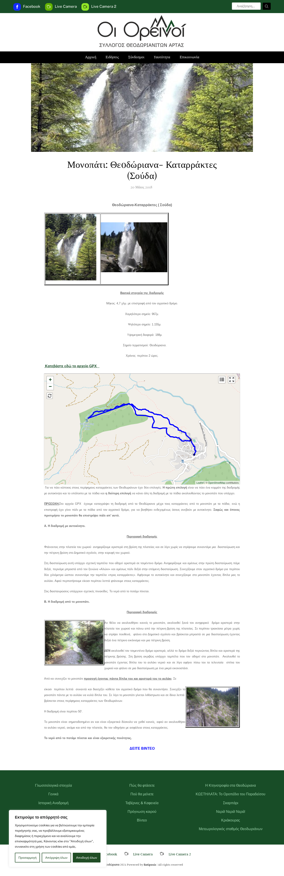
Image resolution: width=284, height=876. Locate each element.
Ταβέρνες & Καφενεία (141, 803)
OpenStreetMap (216, 482)
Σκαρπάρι (230, 803)
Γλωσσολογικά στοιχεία (53, 785)
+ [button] (50, 379)
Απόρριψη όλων (56, 857)
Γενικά (53, 794)
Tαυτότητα (162, 57)
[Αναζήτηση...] (267, 6)
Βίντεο (142, 820)
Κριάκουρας (230, 820)
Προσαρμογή (27, 857)
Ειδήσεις (112, 57)
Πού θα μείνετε (142, 794)
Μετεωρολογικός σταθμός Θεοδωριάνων (230, 829)
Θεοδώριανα (111, 864)
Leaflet (200, 482)
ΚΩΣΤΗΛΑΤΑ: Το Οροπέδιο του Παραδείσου (230, 794)
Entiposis (150, 864)
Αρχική (90, 57)
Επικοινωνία (189, 57)
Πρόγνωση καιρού (142, 812)
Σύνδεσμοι (136, 57)
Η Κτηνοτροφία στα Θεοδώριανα (230, 785)
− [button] (50, 386)
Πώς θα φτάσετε (142, 785)
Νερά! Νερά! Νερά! (230, 812)
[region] (57, 838)
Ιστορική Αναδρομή (53, 803)
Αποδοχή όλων (86, 857)
